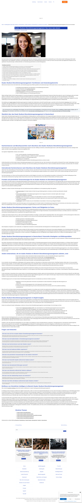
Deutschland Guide (41, 479)
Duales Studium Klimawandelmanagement (25, 416)
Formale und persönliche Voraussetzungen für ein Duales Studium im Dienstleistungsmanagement (20, 71)
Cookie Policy (65, 501)
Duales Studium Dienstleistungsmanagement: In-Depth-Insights (14, 76)
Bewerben (18, 281)
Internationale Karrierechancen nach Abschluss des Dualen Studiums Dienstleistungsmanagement (20, 70)
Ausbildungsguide (41, 466)
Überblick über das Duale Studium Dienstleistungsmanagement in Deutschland (17, 67)
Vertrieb (23, 90)
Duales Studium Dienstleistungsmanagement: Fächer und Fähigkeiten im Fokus (17, 72)
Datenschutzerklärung (70, 501)
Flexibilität (18, 196)
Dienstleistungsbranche (12, 290)
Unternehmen (44, 420)
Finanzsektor (23, 248)
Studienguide (41, 468)
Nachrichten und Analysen (42, 477)
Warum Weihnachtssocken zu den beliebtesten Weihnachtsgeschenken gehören (41, 452)
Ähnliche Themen (6, 80)
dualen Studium (13, 102)
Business (50, 1)
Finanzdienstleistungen (49, 257)
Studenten (34, 232)
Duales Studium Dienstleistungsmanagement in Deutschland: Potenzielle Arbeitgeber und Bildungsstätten (21, 73)
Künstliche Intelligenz (11, 388)
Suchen (17, 429)
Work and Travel (59, 474)
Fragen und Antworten (7, 77)
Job (75, 109)
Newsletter (24, 468)
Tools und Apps (59, 477)
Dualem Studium (67, 109)
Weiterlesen (24, 458)
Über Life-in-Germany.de (24, 479)
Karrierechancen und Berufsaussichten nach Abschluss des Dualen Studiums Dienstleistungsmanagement (21, 68)
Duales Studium (40, 1)
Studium (45, 1)
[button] (80, 492)
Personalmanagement (20, 91)
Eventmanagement (5, 318)
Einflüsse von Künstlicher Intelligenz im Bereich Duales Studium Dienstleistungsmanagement (19, 78)
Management (34, 420)
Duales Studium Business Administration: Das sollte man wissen (29, 415)
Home (24, 466)
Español (24, 490)
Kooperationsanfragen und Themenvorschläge (61, 111)
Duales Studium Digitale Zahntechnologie (25, 413)
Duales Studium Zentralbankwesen (24, 412)
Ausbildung (34, 1)
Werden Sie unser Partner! (24, 482)
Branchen (17, 420)
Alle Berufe (42, 482)
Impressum (75, 501)
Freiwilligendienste (59, 471)
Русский (24, 493)
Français (24, 488)
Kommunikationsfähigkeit (21, 193)
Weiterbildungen (59, 468)
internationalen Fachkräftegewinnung (36, 111)
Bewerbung (5, 111)
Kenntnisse (67, 102)
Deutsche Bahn (5, 245)
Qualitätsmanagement (30, 88)
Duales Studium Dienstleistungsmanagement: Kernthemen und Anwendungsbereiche (18, 66)
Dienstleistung (22, 420)
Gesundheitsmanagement (15, 318)
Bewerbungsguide (41, 474)
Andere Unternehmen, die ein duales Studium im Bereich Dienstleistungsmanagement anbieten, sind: (21, 75)
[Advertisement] (41, 11)
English (24, 485)
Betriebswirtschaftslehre (27, 307)
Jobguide (41, 471)
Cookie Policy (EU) (24, 474)
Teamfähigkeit (19, 200)
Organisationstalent (20, 191)
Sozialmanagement (25, 324)
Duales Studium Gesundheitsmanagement (25, 418)
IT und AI (59, 466)
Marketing (18, 90)
